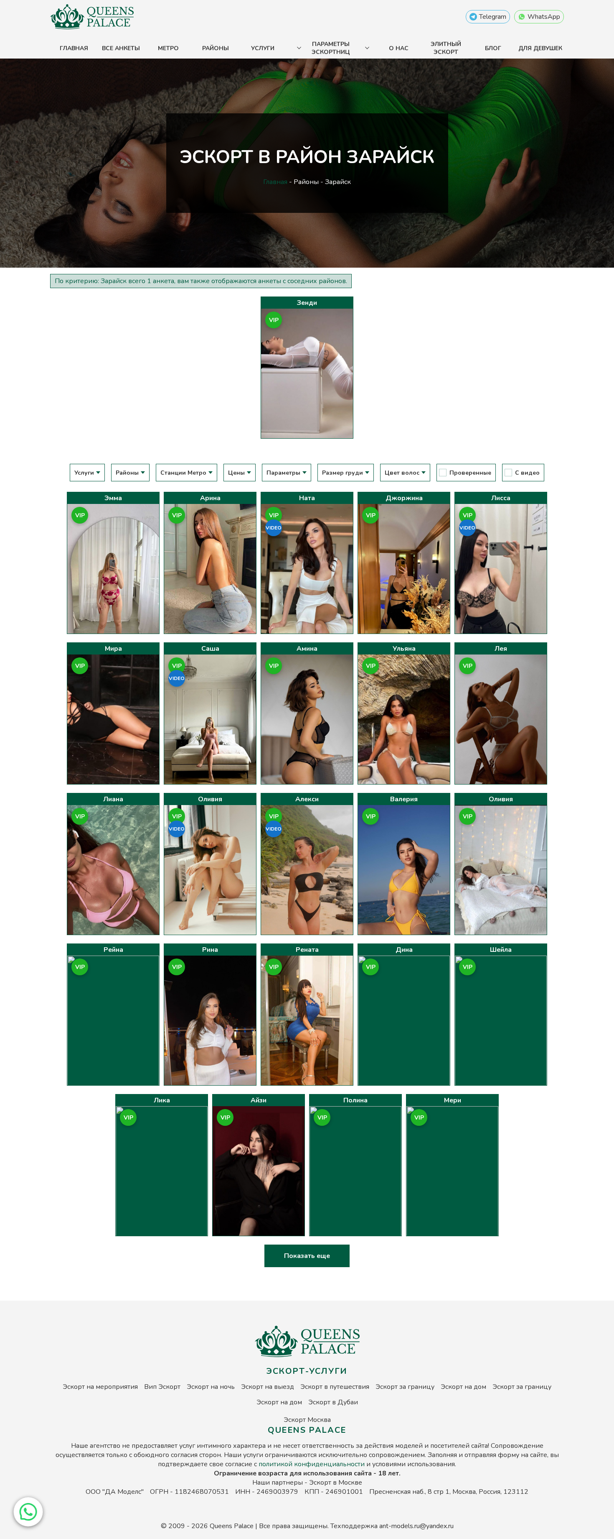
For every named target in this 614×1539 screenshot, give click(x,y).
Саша (210, 648)
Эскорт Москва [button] (307, 1419)
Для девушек (540, 48)
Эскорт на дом (463, 1386)
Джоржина (404, 498)
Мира (113, 648)
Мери (452, 1100)
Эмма (113, 498)
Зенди (307, 302)
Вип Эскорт (162, 1386)
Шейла (501, 949)
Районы (215, 48)
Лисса (500, 498)
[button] (27, 1511)
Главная (74, 48)
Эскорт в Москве (335, 1482)
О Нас (398, 48)
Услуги (262, 48)
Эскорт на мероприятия (100, 1386)
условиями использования (413, 1464)
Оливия (210, 799)
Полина (355, 1100)
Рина (210, 949)
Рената (307, 949)
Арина (210, 498)
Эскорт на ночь (211, 1386)
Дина (404, 949)
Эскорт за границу (405, 1386)
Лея (501, 648)
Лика (162, 1100)
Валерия (404, 799)
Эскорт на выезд (267, 1386)
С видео (527, 473)
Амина (307, 648)
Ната (307, 498)
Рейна (113, 949)
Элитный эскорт (446, 48)
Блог (493, 48)
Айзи (258, 1100)
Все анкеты (121, 48)
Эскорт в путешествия (334, 1386)
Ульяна (404, 648)
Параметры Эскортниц (331, 48)
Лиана (113, 799)
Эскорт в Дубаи (333, 1402)
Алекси (307, 799)
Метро (168, 48)
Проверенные (470, 473)
